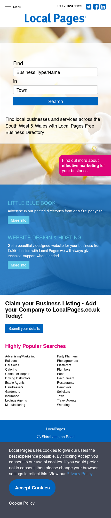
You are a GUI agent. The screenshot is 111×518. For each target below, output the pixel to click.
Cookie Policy (22, 503)
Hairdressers (14, 387)
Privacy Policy (79, 474)
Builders (11, 360)
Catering (11, 369)
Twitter (88, 7)
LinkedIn (103, 7)
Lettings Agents (16, 400)
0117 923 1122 (70, 5)
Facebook (96, 7)
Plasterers (64, 365)
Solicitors (63, 391)
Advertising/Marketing (20, 356)
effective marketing (80, 165)
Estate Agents (15, 382)
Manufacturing (15, 404)
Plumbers (63, 369)
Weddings (64, 404)
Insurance (12, 396)
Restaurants (65, 382)
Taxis (60, 396)
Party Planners (67, 356)
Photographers (67, 360)
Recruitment (65, 378)
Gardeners (12, 391)
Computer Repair (17, 373)
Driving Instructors (17, 378)
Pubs (60, 373)
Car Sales (12, 365)
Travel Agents (66, 400)
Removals (64, 387)
